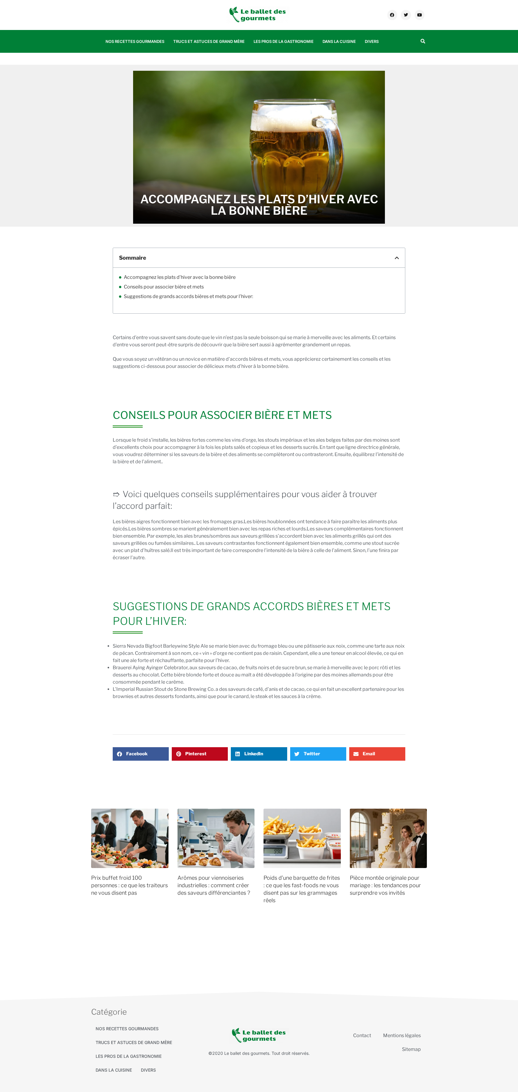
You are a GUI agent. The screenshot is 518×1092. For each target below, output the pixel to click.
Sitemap (411, 1049)
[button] (422, 41)
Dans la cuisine (339, 41)
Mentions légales (402, 1035)
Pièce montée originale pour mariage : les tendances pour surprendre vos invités (385, 885)
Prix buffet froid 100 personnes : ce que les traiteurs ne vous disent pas (129, 885)
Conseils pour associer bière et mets (164, 287)
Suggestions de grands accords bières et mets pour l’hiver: (188, 296)
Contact (362, 1035)
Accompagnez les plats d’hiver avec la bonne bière (180, 277)
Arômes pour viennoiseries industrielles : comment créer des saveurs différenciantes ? (213, 885)
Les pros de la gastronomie (284, 41)
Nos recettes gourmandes (135, 41)
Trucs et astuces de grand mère (209, 41)
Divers (372, 41)
